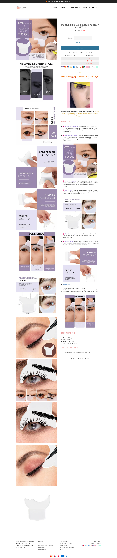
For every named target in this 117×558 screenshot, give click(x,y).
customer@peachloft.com (27, 541)
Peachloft (98, 543)
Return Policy (63, 545)
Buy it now (80, 48)
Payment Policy (64, 541)
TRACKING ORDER (75, 7)
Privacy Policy (41, 547)
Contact (40, 543)
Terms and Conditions (66, 543)
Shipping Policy (42, 549)
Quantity (70, 38)
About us (40, 541)
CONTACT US (86, 7)
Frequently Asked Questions (45, 545)
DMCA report (97, 541)
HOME (55, 7)
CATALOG (62, 7)
